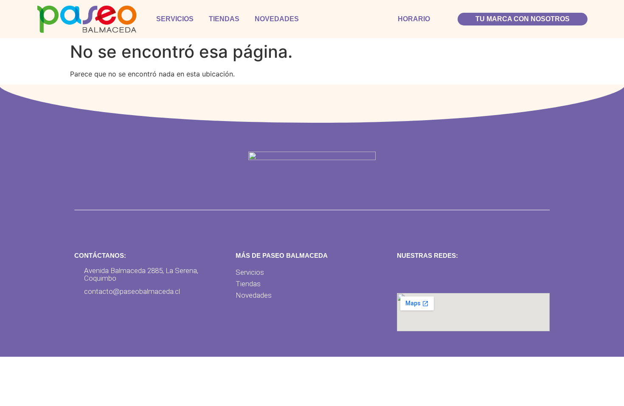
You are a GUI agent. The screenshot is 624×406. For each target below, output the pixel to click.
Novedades (277, 19)
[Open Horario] (435, 19)
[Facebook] (406, 276)
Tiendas (224, 19)
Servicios (175, 19)
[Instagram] (426, 276)
